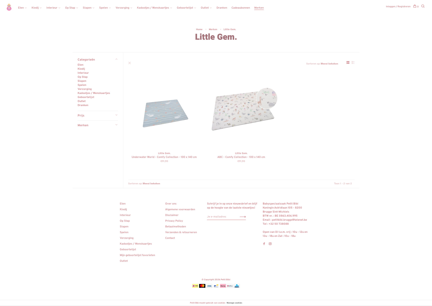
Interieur (51, 8)
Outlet (205, 8)
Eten (21, 8)
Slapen (87, 8)
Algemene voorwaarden (180, 209)
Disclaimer (172, 215)
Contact (170, 238)
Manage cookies (234, 303)
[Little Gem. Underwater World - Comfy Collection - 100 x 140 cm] (164, 111)
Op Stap (70, 8)
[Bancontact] (216, 287)
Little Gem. (230, 29)
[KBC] (237, 287)
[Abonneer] (242, 216)
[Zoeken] (423, 6)
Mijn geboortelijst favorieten (137, 255)
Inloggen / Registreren (398, 6)
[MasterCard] (202, 287)
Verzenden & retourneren (181, 232)
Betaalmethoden (175, 226)
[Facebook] (264, 244)
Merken (259, 8)
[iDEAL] (195, 287)
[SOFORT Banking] (223, 287)
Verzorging (122, 8)
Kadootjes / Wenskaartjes (153, 8)
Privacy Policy (174, 221)
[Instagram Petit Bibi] (270, 244)
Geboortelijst (185, 8)
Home (199, 29)
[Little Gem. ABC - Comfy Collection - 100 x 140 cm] (241, 111)
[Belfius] (230, 287)
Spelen (103, 8)
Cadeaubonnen (241, 8)
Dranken (222, 8)
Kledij (35, 8)
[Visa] (209, 287)
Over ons (171, 204)
